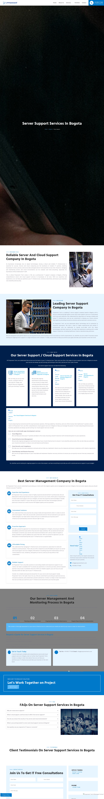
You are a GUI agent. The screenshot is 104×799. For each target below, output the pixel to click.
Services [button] (68, 3)
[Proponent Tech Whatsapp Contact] (93, 794)
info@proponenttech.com (79, 563)
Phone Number (80, 506)
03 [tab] (56, 617)
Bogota (50, 129)
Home (54, 3)
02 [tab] (32, 617)
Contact (84, 3)
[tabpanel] (52, 627)
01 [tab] (15, 617)
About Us (61, 3)
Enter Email (73, 511)
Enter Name (73, 500)
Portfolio (77, 3)
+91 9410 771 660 (76, 566)
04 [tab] (82, 617)
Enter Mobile (47, 779)
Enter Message (74, 517)
